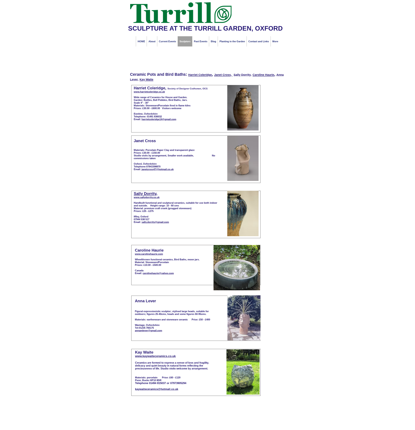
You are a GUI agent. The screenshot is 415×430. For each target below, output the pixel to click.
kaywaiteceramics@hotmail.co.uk (156, 389)
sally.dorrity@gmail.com (155, 222)
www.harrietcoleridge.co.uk (149, 91)
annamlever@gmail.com (148, 330)
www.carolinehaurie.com (149, 254)
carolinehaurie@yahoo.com (158, 273)
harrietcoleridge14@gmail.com (159, 119)
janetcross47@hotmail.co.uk (158, 169)
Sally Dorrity (242, 74)
